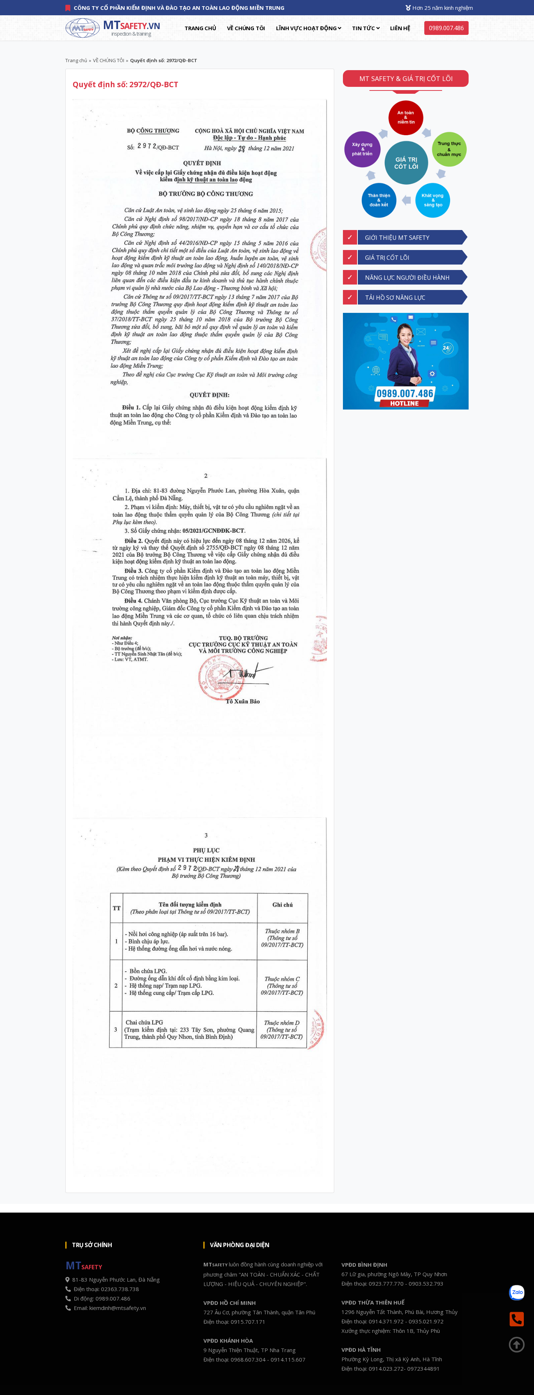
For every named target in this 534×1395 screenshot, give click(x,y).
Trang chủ (200, 28)
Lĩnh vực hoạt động (307, 28)
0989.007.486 (446, 28)
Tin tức (364, 28)
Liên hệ (400, 28)
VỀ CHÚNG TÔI (246, 28)
